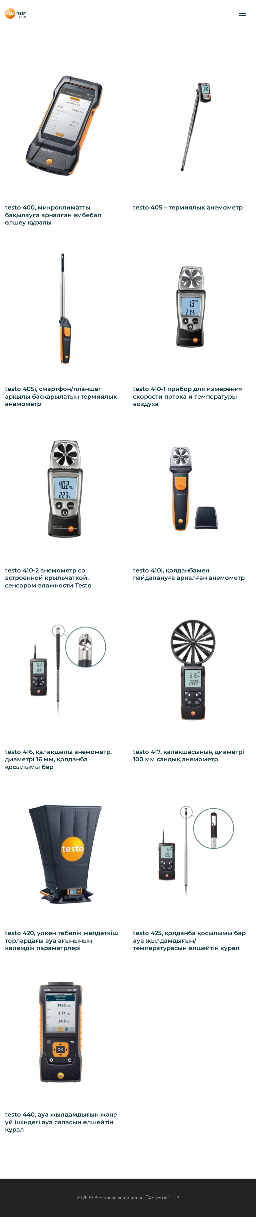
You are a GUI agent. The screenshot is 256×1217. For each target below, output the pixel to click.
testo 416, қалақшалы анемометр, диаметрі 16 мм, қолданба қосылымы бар (58, 759)
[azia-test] (15, 13)
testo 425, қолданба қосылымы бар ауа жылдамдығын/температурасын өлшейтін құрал (189, 940)
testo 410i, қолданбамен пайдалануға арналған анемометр (189, 574)
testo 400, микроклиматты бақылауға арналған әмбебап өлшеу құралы (53, 215)
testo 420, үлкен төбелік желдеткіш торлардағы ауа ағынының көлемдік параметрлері (61, 940)
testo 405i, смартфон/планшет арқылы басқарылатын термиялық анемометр (61, 396)
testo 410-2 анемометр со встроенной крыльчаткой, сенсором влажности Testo (48, 578)
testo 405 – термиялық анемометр (188, 207)
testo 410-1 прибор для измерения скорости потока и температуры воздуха (188, 396)
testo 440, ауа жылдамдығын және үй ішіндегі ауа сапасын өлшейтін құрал (61, 1122)
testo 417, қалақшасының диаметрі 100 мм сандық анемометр (188, 755)
